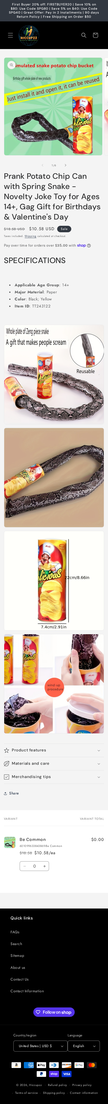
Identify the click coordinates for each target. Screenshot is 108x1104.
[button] (10, 35)
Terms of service (26, 1093)
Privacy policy (82, 1085)
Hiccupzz (35, 1085)
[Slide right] (65, 165)
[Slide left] (42, 165)
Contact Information (27, 991)
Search (16, 943)
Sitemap (17, 955)
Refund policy (57, 1085)
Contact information (84, 1093)
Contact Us (19, 979)
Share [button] (14, 793)
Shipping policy (54, 1093)
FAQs (14, 932)
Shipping (30, 236)
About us (17, 967)
